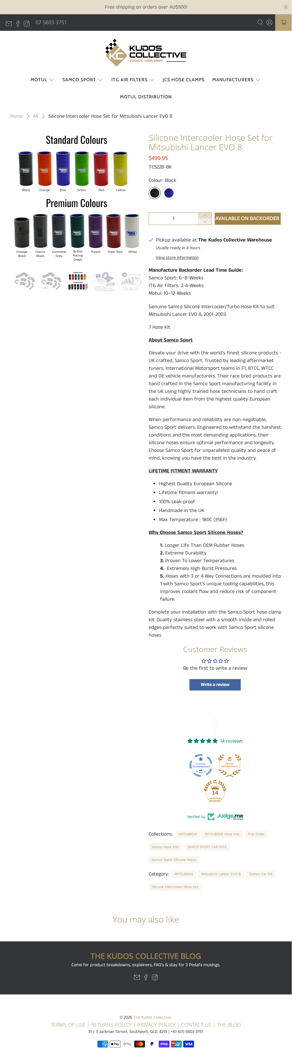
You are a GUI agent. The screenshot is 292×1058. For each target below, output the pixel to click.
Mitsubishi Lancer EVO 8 (221, 874)
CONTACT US (196, 1024)
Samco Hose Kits (165, 847)
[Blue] (169, 193)
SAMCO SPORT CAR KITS (206, 847)
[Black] (155, 193)
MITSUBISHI (187, 834)
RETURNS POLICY (111, 1024)
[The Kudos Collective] (146, 52)
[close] (286, 7)
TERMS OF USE (68, 1024)
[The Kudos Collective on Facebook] (19, 24)
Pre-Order (256, 834)
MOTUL (38, 79)
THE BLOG (229, 1024)
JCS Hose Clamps (184, 79)
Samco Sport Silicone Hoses (174, 860)
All (35, 116)
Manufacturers (233, 79)
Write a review (215, 684)
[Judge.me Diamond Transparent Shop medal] (200, 765)
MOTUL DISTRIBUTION (146, 96)
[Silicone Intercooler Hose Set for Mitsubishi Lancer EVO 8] (76, 199)
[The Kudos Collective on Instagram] (28, 24)
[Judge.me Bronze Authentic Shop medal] (229, 765)
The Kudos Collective (152, 1017)
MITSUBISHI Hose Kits (222, 834)
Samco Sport (79, 79)
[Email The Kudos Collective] (10, 24)
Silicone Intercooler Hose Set (175, 887)
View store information (177, 258)
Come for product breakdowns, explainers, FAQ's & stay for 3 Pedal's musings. (146, 965)
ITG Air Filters (129, 79)
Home (16, 116)
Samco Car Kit (260, 874)
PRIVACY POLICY (157, 1024)
